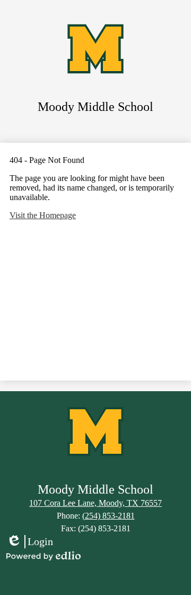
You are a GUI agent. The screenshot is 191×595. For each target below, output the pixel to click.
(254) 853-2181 (108, 515)
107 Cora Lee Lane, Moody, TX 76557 (95, 502)
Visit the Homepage (43, 215)
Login (29, 542)
